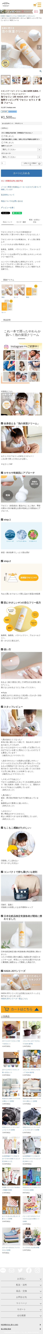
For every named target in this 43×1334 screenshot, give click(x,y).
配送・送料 (21, 1285)
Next (39, 47)
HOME (3, 16)
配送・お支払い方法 (34, 221)
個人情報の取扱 (6, 1329)
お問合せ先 (21, 1297)
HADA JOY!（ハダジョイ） (26, 16)
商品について (7, 222)
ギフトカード (6, 153)
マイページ (21, 1303)
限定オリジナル (11, 16)
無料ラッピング (7, 146)
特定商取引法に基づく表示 (9, 1325)
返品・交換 (21, 1291)
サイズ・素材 (21, 222)
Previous (3, 47)
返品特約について (7, 195)
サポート (21, 1309)
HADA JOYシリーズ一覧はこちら (14, 999)
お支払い (21, 1279)
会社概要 (21, 1315)
